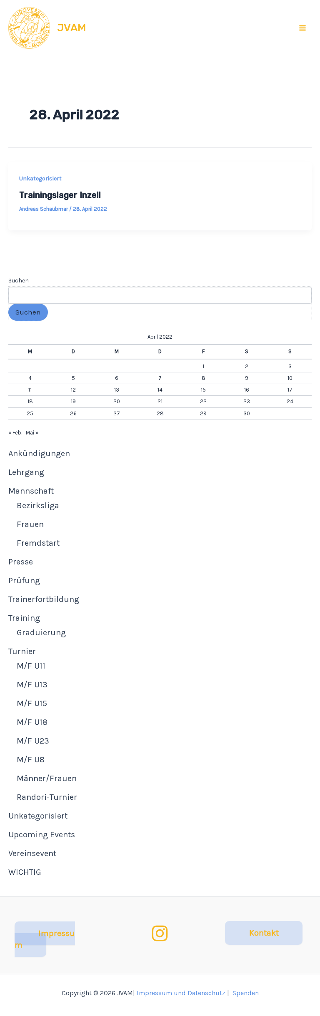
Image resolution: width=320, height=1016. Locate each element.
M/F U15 (32, 703)
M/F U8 (31, 759)
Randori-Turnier (47, 797)
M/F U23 (33, 741)
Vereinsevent (32, 853)
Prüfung (24, 580)
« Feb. (15, 432)
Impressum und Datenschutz (181, 993)
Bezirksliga (38, 505)
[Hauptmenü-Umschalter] (303, 28)
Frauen (30, 524)
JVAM (71, 28)
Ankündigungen (39, 453)
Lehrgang (26, 472)
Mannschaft (31, 491)
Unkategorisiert (40, 178)
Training (24, 618)
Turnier (22, 651)
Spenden (245, 993)
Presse (20, 562)
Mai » (32, 432)
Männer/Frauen (47, 778)
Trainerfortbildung (43, 599)
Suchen (18, 280)
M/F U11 (31, 666)
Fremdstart (38, 543)
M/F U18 (32, 722)
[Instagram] (160, 933)
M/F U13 (32, 684)
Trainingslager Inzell (60, 195)
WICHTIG (24, 872)
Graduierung (41, 632)
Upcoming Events (41, 834)
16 (246, 390)
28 (160, 413)
